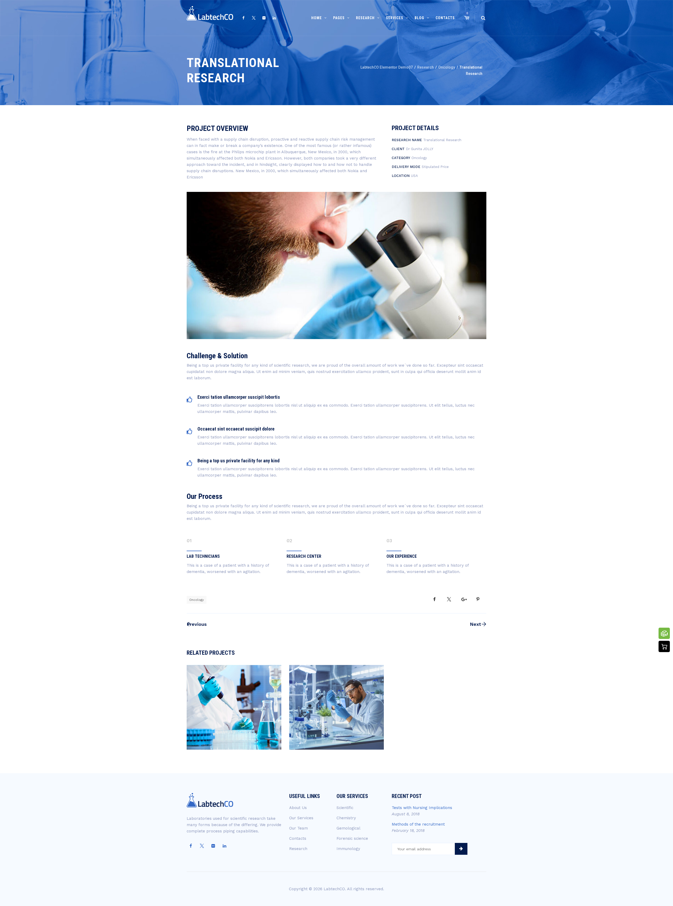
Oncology (196, 600)
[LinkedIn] (274, 18)
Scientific (344, 807)
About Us (298, 807)
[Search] (483, 18)
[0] (466, 18)
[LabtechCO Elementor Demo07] (210, 18)
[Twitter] (253, 18)
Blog (419, 18)
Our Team (298, 828)
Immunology (348, 848)
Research (365, 18)
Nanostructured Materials (234, 715)
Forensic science (352, 838)
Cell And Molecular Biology (336, 715)
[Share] (434, 599)
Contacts (445, 18)
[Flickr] (264, 18)
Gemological (348, 828)
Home (316, 18)
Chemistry (346, 818)
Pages (339, 18)
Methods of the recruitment (418, 824)
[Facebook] (243, 18)
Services (394, 18)
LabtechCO (334, 889)
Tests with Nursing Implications (422, 807)
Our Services (301, 818)
